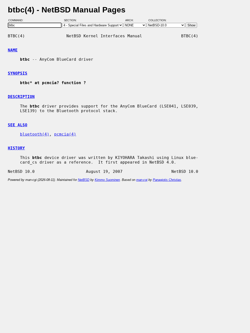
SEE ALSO (17, 125)
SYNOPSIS (17, 73)
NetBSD (83, 180)
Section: (71, 20)
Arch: (131, 20)
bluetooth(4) (34, 134)
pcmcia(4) (65, 134)
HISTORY (16, 148)
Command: (17, 20)
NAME (13, 50)
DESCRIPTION (21, 96)
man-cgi (141, 180)
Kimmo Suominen (107, 180)
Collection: (157, 20)
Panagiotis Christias (167, 180)
